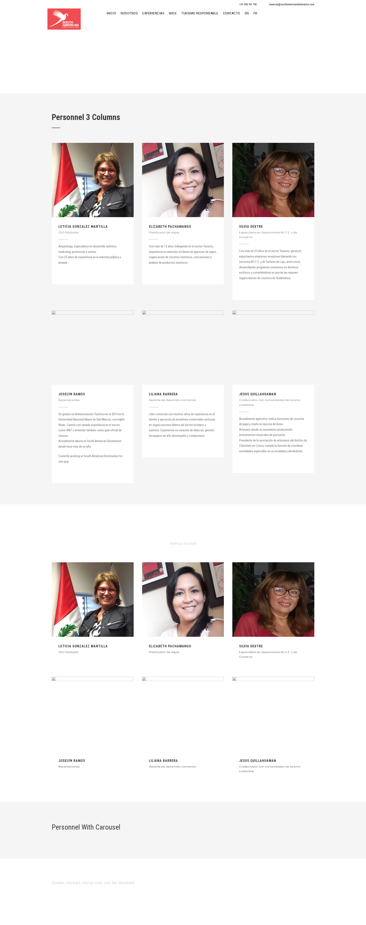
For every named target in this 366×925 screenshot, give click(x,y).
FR (255, 13)
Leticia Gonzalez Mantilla (83, 227)
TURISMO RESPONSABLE (199, 13)
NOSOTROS (129, 13)
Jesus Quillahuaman (257, 394)
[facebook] (60, 272)
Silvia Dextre (251, 227)
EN (247, 13)
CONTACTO (231, 13)
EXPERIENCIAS (153, 13)
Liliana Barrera (163, 394)
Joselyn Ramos (71, 394)
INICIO (111, 13)
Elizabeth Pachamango (170, 227)
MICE (173, 13)
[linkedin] (67, 272)
